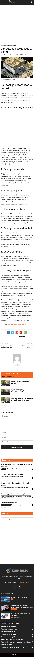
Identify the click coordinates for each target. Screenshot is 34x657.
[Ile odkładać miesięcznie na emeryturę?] (5, 383)
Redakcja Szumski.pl (12, 468)
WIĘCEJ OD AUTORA (9, 377)
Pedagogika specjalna (8, 631)
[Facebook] (14, 587)
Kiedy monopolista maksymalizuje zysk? (7, 346)
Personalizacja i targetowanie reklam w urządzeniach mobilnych (15, 496)
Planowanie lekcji (6, 644)
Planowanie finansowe (8, 626)
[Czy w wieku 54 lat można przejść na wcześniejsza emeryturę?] (5, 400)
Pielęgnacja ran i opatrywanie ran (12, 639)
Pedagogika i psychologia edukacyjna (9, 476)
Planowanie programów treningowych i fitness (11, 487)
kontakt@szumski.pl (23, 582)
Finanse (3, 45)
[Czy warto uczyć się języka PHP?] (5, 599)
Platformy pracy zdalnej (6, 505)
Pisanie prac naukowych (9, 629)
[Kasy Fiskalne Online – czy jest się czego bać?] (5, 616)
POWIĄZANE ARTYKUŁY (11, 374)
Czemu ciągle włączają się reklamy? (13, 494)
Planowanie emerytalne (11, 45)
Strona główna (4, 43)
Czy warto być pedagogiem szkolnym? (14, 474)
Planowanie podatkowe (8, 634)
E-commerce (14, 609)
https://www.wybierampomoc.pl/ (20, 324)
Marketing (3, 468)
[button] (31, 2)
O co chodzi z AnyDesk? (9, 502)
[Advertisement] (17, 23)
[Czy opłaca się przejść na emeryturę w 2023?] (5, 392)
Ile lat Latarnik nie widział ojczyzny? (26, 346)
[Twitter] (19, 587)
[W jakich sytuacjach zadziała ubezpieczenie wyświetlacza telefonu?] (5, 608)
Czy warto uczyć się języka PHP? (20, 597)
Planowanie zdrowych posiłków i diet (13, 647)
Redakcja (6, 54)
